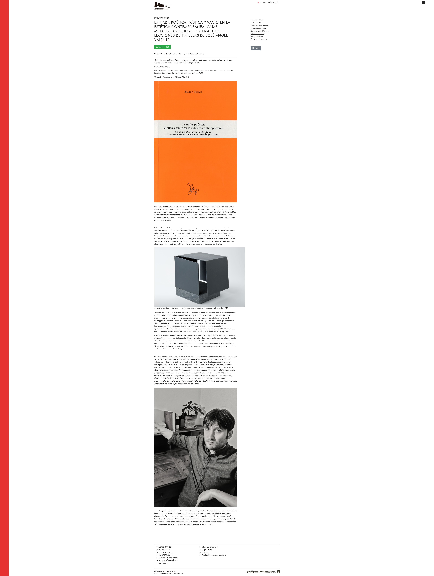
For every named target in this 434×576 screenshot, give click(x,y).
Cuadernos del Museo (259, 31)
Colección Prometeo (259, 28)
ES (258, 2)
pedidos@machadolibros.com (194, 54)
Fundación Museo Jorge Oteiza (214, 555)
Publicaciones (161, 18)
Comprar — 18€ (162, 47)
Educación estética (168, 561)
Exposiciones (165, 547)
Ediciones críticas (257, 34)
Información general (210, 547)
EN (264, 2)
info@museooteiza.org (175, 573)
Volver (257, 48)
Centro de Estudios (168, 558)
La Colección (165, 555)
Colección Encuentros (259, 26)
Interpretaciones (257, 36)
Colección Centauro (259, 23)
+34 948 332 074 (161, 573)
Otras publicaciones (259, 39)
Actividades (164, 550)
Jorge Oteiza (207, 550)
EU (261, 2)
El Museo (205, 552)
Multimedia (164, 563)
